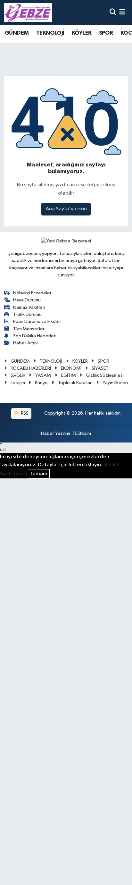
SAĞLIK (18, 375)
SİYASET (100, 368)
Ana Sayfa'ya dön (66, 209)
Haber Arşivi (25, 343)
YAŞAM (43, 375)
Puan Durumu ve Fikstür (37, 321)
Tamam (38, 473)
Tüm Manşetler (29, 328)
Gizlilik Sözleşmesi (105, 375)
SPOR (106, 33)
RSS (24, 413)
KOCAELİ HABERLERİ (31, 368)
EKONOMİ (71, 368)
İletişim (18, 382)
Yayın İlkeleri (115, 382)
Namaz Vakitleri (29, 307)
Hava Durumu (27, 300)
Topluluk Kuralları (75, 382)
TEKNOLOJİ (50, 33)
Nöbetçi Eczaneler (32, 293)
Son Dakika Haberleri (34, 335)
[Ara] (113, 12)
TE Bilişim (81, 433)
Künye (41, 382)
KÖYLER (81, 33)
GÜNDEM (17, 33)
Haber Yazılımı (55, 433)
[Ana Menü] (122, 12)
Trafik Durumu (27, 314)
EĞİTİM (68, 375)
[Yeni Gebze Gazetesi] (28, 12)
